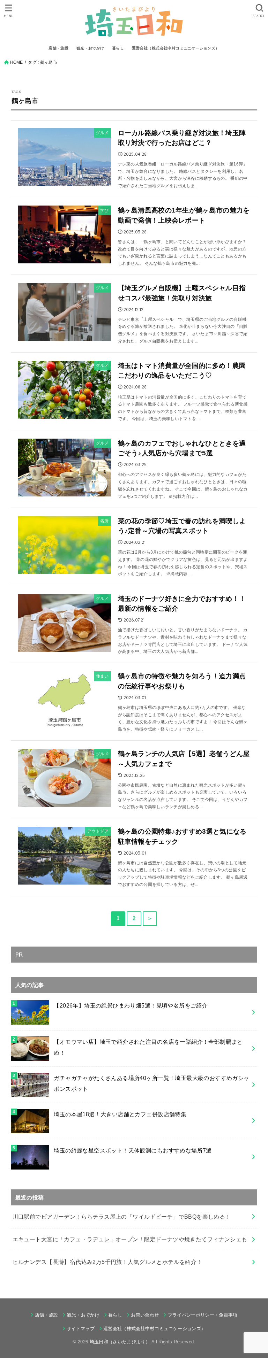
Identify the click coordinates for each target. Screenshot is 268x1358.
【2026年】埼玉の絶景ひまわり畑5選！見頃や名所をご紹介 (131, 1005)
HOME (16, 62)
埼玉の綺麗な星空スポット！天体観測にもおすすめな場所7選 (133, 1150)
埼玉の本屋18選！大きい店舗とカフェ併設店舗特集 (120, 1114)
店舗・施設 (58, 48)
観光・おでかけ (90, 48)
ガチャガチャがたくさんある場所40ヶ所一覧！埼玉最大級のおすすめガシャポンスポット (151, 1083)
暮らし (118, 48)
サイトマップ (81, 1328)
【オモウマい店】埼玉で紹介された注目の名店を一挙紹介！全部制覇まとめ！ (148, 1047)
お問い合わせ (145, 1315)
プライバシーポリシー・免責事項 (202, 1315)
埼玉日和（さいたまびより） (120, 1341)
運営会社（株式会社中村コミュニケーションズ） (175, 48)
